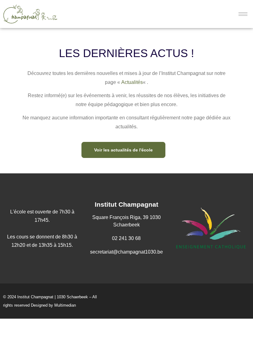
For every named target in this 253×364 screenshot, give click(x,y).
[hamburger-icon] (243, 14)
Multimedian (65, 305)
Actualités (132, 82)
